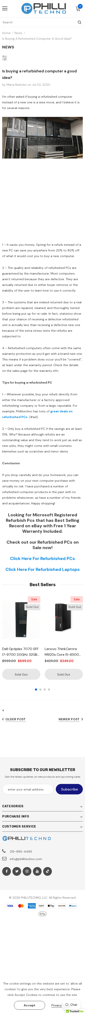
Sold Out (21, 674)
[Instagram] (27, 871)
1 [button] (36, 689)
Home (6, 33)
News (18, 33)
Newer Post (69, 719)
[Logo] (44, 8)
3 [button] (45, 689)
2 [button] (40, 689)
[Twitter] (16, 871)
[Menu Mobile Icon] (4, 8)
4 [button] (49, 689)
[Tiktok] (47, 871)
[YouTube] (37, 871)
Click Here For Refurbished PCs (42, 558)
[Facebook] (6, 871)
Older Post (15, 719)
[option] (21, 638)
